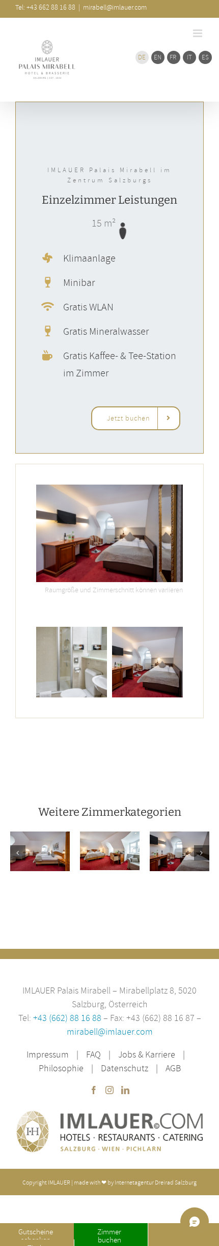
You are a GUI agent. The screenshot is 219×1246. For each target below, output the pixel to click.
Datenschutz (124, 1068)
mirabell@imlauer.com (110, 1031)
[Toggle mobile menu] (198, 33)
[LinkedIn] (125, 1090)
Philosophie (61, 1068)
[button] (17, 852)
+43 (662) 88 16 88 (68, 1018)
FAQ (93, 1054)
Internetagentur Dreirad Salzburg (156, 1182)
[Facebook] (94, 1090)
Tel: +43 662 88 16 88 (45, 7)
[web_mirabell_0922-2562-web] (109, 489)
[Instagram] (109, 1090)
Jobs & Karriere (146, 1054)
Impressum (47, 1054)
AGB (173, 1068)
